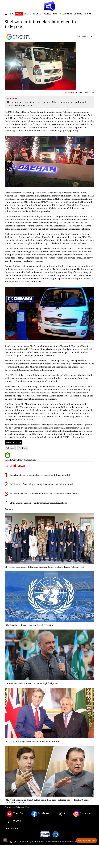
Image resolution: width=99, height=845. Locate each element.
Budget (19, 14)
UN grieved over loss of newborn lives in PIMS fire (29, 625)
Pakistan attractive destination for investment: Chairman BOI (40, 474)
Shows (88, 14)
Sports (57, 14)
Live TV (27, 14)
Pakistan (37, 14)
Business (67, 14)
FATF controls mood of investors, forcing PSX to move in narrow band (43, 493)
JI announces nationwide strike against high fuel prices (31, 683)
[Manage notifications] (5, 840)
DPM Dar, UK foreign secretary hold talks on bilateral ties (33, 741)
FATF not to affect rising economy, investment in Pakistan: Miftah (41, 484)
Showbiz (78, 14)
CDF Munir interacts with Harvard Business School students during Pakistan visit (44, 566)
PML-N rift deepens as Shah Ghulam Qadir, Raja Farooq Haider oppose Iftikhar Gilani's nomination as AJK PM (47, 801)
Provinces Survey (86, 840)
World (47, 14)
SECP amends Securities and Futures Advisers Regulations (38, 502)
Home (11, 14)
